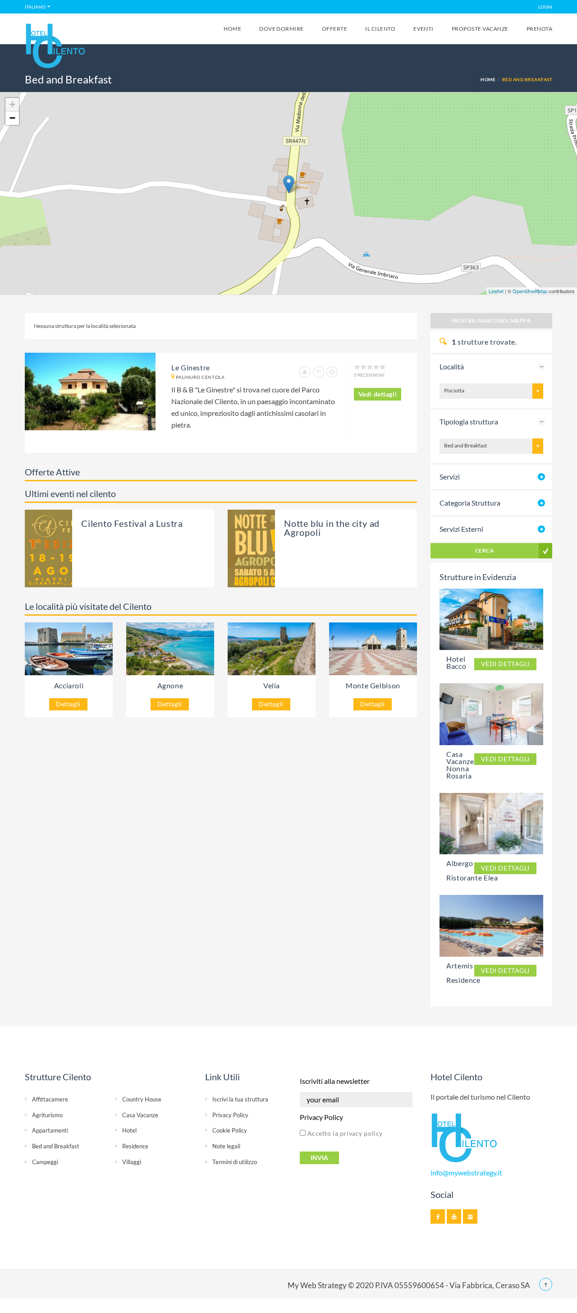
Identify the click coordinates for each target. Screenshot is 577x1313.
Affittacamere (50, 1099)
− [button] (12, 118)
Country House (141, 1099)
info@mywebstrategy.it (466, 1173)
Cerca (484, 550)
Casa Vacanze (140, 1115)
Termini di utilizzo (234, 1162)
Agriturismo (47, 1115)
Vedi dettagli (377, 394)
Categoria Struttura (470, 502)
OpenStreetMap (530, 291)
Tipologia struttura (469, 421)
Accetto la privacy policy (344, 1133)
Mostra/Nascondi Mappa (491, 320)
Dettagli (68, 704)
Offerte (334, 28)
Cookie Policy (229, 1130)
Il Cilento (380, 28)
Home (232, 28)
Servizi (450, 476)
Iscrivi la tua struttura (240, 1099)
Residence (135, 1146)
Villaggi (131, 1162)
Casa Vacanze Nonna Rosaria (460, 765)
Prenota (539, 28)
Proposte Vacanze (480, 28)
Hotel (129, 1130)
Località (452, 366)
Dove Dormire (281, 28)
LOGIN (545, 6)
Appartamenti (50, 1130)
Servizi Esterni (461, 529)
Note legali (226, 1146)
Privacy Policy (230, 1115)
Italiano (35, 6)
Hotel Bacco (456, 662)
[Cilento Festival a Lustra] (69, 547)
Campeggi (45, 1162)
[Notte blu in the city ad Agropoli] (265, 547)
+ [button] (12, 104)
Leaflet (496, 291)
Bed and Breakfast (55, 1146)
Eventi (423, 28)
